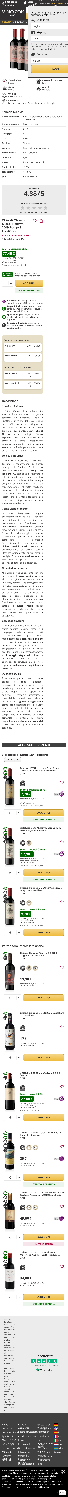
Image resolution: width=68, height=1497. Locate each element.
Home (5, 1424)
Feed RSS (7, 1459)
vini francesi (9, 1402)
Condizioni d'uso (27, 1436)
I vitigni (41, 1444)
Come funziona (10, 1432)
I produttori (43, 1436)
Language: (42, 19)
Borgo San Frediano (16, 235)
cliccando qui (18, 1478)
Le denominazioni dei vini (45, 1443)
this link (52, 48)
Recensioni (24, 1444)
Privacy (22, 1440)
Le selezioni (43, 1451)
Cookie (21, 1459)
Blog (39, 1463)
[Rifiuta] (63, 1471)
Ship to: (41, 32)
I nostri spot (8, 1444)
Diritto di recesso (27, 1448)
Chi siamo (7, 1428)
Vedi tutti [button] (13, 760)
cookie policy (43, 1487)
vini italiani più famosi (9, 1408)
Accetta (62, 1493)
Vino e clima (43, 1459)
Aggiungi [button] (29, 283)
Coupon (41, 1432)
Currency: (42, 54)
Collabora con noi (27, 1432)
